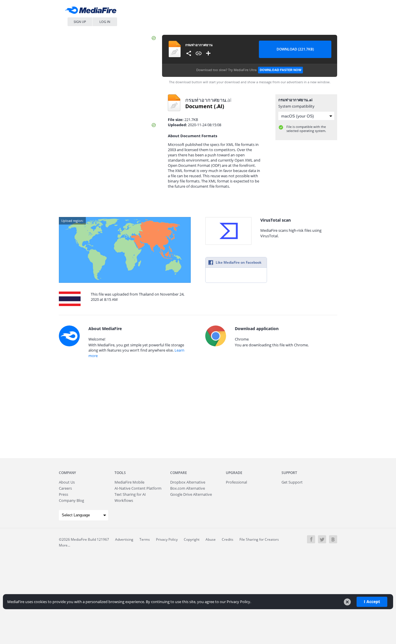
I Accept (372, 601)
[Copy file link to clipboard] (198, 53)
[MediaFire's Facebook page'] (311, 539)
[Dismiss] (347, 602)
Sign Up (80, 21)
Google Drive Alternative (191, 494)
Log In (104, 21)
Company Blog (71, 500)
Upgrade (234, 472)
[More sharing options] (188, 53)
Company (67, 472)
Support (289, 472)
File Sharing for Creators (259, 539)
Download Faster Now (280, 70)
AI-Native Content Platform (138, 488)
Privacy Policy (167, 539)
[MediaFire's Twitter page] (322, 539)
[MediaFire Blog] (333, 539)
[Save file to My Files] (208, 53)
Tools (120, 472)
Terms (144, 539)
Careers (65, 488)
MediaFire (92, 11)
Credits (227, 539)
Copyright (191, 539)
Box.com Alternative (187, 488)
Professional (236, 482)
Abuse (211, 539)
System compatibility (296, 106)
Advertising (124, 539)
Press (63, 494)
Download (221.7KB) (295, 49)
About (67, 482)
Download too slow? (248, 70)
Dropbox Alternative (187, 482)
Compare (178, 472)
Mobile (129, 482)
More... (64, 545)
